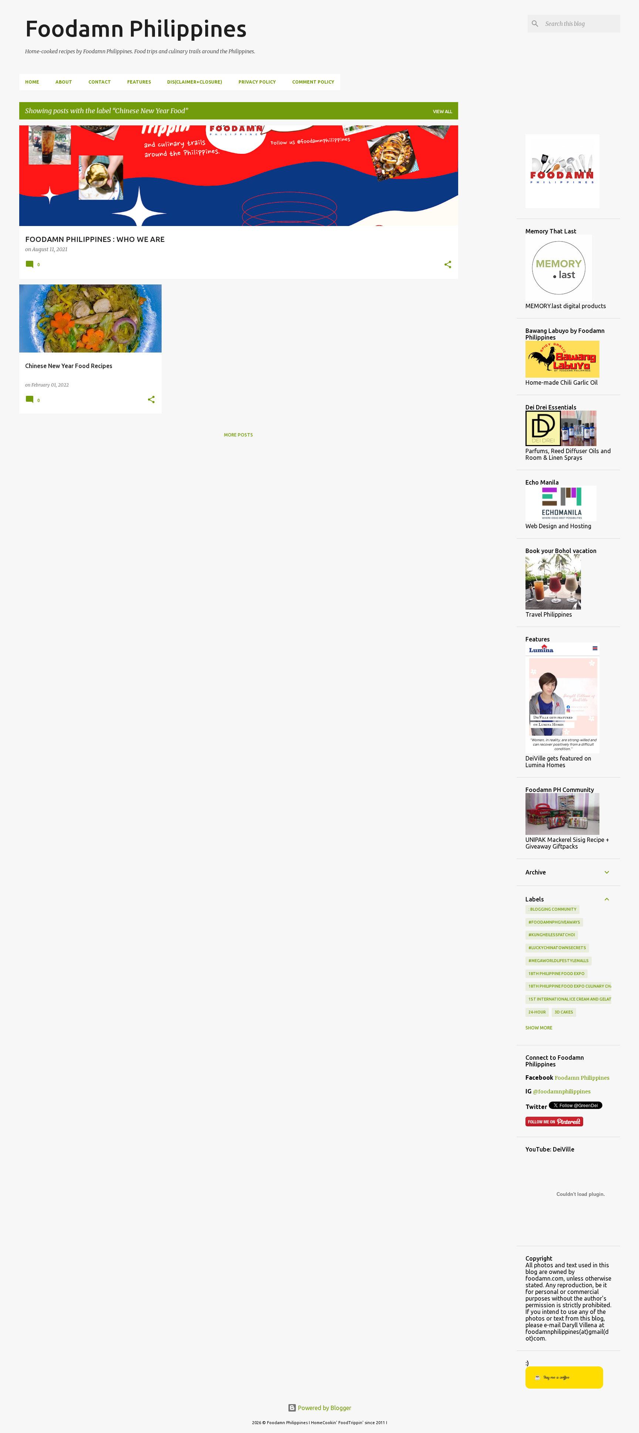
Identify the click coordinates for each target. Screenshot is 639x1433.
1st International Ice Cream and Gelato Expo (577, 999)
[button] (447, 265)
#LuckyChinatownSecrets (557, 947)
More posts (238, 434)
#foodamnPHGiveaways (554, 922)
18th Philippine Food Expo (556, 973)
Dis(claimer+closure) (194, 82)
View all (442, 111)
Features (139, 82)
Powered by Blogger (324, 1408)
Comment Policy (313, 82)
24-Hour (537, 1012)
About (63, 82)
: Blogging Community (552, 909)
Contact (99, 82)
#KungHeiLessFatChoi (551, 935)
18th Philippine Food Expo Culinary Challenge (577, 986)
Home (32, 82)
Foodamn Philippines (136, 28)
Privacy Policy (257, 82)
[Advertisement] (487, 236)
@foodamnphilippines (562, 1091)
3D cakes (564, 1012)
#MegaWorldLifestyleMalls (558, 960)
